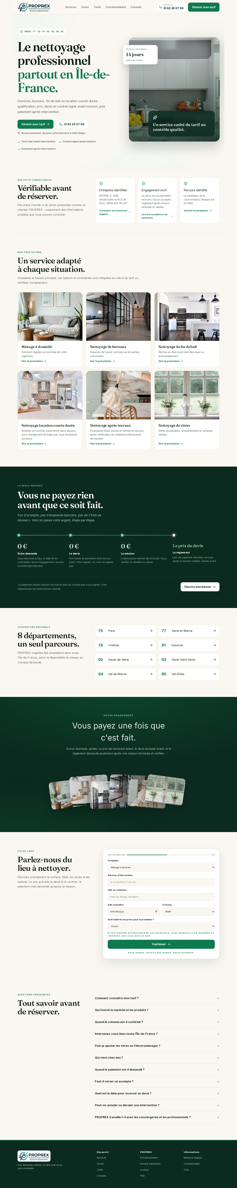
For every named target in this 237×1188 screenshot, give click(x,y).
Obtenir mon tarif (204, 7)
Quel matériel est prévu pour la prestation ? (161, 927)
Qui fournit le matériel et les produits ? (121, 1010)
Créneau (167, 904)
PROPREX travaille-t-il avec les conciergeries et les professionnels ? (143, 1117)
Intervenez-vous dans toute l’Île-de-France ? (126, 1033)
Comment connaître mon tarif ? (117, 998)
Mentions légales (193, 1157)
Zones (85, 7)
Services (70, 7)
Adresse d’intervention (120, 875)
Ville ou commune (117, 890)
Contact (144, 1169)
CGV (186, 1169)
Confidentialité (192, 1163)
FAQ (142, 1175)
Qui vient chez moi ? (109, 1057)
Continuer (159, 944)
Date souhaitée (116, 904)
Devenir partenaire (150, 1163)
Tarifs (97, 7)
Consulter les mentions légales (113, 212)
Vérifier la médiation (196, 210)
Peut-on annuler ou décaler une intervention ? (127, 1105)
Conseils (136, 7)
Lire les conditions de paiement (154, 216)
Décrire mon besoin (197, 587)
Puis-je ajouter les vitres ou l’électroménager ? (127, 1045)
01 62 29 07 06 (74, 124)
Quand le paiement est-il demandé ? (120, 1069)
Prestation (113, 860)
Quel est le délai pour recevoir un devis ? (123, 1093)
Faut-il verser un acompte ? (114, 1081)
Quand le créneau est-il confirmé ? (119, 1022)
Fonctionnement (116, 7)
